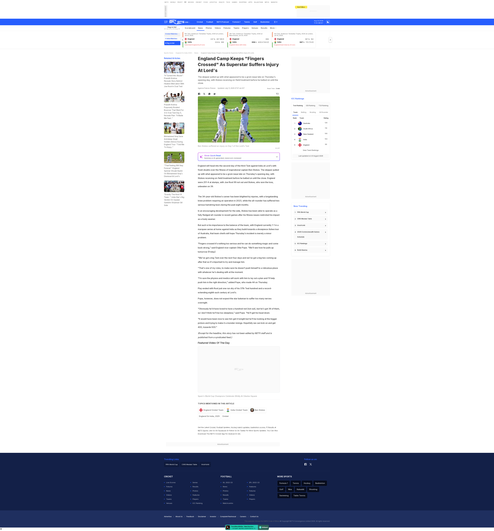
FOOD (206, 2)
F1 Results (270, 427)
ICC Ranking (197, 503)
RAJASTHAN (258, 2)
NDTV (167, 2)
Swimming (284, 495)
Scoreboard (190, 28)
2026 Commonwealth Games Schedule (308, 234)
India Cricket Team (239, 410)
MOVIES (191, 2)
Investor (213, 516)
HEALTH (221, 2)
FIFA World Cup (303, 212)
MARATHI (274, 2)
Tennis (247, 22)
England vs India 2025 (184, 53)
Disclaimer (202, 516)
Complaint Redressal (228, 516)
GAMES (234, 2)
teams (236, 28)
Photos (209, 28)
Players (196, 499)
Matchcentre (228, 503)
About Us (179, 516)
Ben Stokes (260, 410)
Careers (243, 516)
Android (231, 434)
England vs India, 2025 (209, 416)
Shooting (313, 489)
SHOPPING (243, 2)
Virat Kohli (301, 225)
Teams (169, 499)
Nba (290, 489)
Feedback (190, 516)
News (200, 28)
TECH (228, 2)
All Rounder (323, 112)
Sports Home (168, 53)
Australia (306, 123)
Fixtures (227, 28)
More (272, 28)
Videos (218, 28)
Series (195, 482)
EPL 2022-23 (254, 482)
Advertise (168, 516)
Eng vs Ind (172, 28)
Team (295, 112)
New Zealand (308, 134)
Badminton (265, 22)
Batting (303, 112)
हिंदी (185, 2)
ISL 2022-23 (228, 482)
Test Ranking (298, 106)
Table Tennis (299, 495)
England (306, 145)
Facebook (222, 431)
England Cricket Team (213, 410)
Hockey (307, 483)
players (245, 28)
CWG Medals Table (304, 219)
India (305, 140)
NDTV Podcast (223, 22)
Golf (255, 22)
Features (196, 495)
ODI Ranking (310, 106)
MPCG (267, 2)
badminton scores (258, 427)
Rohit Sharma (302, 250)
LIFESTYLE (213, 2)
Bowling (313, 112)
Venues (255, 28)
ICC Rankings (302, 243)
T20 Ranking (323, 106)
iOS (239, 434)
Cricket (200, 22)
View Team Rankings (311, 150)
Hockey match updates (240, 427)
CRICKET (199, 2)
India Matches (172, 39)
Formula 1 (236, 22)
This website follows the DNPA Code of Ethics (262, 521)
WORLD (173, 2)
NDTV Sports (203, 431)
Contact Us (254, 516)
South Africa (308, 129)
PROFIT (180, 2)
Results (264, 28)
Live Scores (171, 482)
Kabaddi (300, 489)
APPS (250, 2)
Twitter (243, 431)
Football (209, 22)
